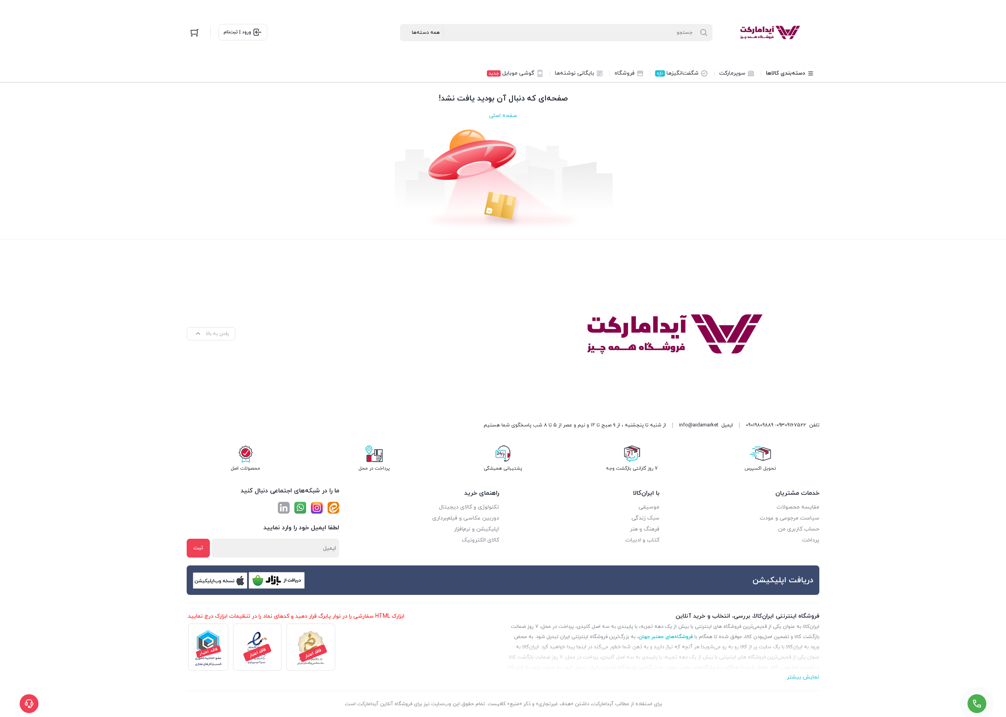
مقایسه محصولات (798, 507)
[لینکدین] (284, 508)
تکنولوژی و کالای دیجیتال (469, 507)
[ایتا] (333, 508)
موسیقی (649, 507)
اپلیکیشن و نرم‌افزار (476, 529)
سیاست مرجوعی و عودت (789, 518)
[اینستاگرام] (317, 508)
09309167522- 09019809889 (776, 425)
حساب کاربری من (798, 529)
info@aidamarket (698, 425)
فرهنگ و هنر (644, 529)
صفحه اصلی (503, 115)
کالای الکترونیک (480, 540)
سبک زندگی (645, 518)
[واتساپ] (300, 508)
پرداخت (810, 540)
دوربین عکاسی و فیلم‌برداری (465, 518)
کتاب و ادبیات (642, 540)
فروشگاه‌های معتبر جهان (666, 636)
